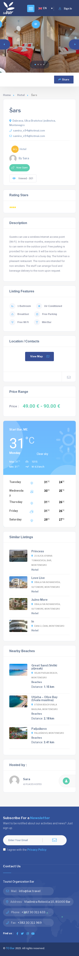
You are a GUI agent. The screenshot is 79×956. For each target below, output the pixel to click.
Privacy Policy (37, 849)
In (32, 621)
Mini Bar (46, 322)
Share (65, 79)
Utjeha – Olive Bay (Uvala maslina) (44, 698)
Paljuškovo (39, 728)
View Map (36, 356)
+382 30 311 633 (33, 912)
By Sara (24, 158)
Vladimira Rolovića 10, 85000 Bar (47, 901)
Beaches (36, 682)
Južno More (39, 599)
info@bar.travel (30, 891)
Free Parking (49, 314)
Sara (26, 779)
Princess (37, 551)
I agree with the (27, 849)
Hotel (21, 95)
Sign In (68, 8)
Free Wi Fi (23, 322)
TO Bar (10, 948)
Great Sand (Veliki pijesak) (44, 667)
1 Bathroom (24, 306)
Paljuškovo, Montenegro (49, 733)
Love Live (38, 578)
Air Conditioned (53, 306)
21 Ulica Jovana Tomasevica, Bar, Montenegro (41, 560)
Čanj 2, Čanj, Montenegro (49, 626)
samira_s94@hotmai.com (29, 130)
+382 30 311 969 (30, 922)
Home (7, 95)
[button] (35, 64)
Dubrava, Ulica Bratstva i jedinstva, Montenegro (32, 122)
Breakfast (23, 314)
